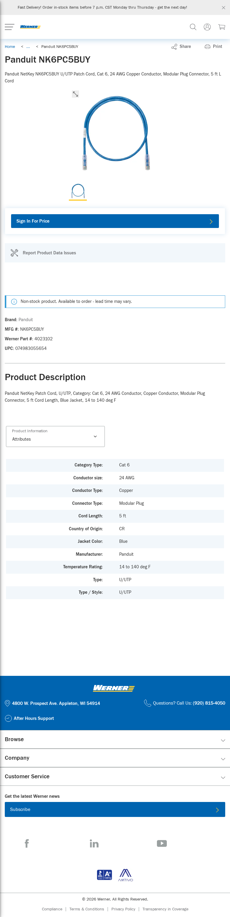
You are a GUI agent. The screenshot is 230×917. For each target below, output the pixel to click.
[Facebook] (27, 843)
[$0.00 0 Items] (221, 27)
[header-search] (193, 27)
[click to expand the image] (75, 94)
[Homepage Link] (30, 27)
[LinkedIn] (94, 843)
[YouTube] (162, 843)
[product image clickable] (78, 192)
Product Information (30, 431)
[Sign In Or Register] (207, 27)
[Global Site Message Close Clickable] (223, 7)
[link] (28, 46)
